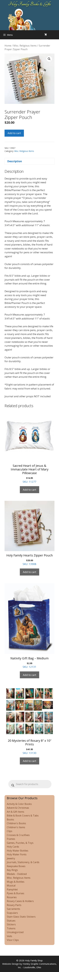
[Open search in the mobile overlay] (56, 34)
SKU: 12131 (29, 662)
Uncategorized (15, 932)
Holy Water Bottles (17, 850)
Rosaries (12, 897)
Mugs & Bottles (15, 881)
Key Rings (12, 870)
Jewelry (11, 858)
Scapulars (12, 913)
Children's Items (16, 827)
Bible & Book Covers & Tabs (23, 815)
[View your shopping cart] (45, 34)
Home (8, 45)
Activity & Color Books (19, 804)
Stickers (11, 924)
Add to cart (14, 133)
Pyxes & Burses (15, 893)
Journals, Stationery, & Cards (23, 862)
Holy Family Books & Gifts (29, 4)
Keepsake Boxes (16, 866)
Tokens (11, 928)
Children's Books (16, 823)
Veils (9, 936)
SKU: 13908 (29, 559)
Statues (11, 920)
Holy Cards (13, 846)
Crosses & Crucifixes (18, 835)
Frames (11, 839)
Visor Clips (13, 940)
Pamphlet (12, 889)
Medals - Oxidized (17, 874)
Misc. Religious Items (25, 45)
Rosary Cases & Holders (20, 901)
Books (10, 819)
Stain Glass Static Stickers (21, 916)
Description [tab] (14, 161)
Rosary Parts (14, 905)
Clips (9, 831)
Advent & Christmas (18, 807)
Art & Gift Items (15, 811)
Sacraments (13, 909)
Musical (11, 885)
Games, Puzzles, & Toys (20, 843)
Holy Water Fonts (16, 854)
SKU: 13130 (29, 747)
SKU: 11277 (29, 473)
